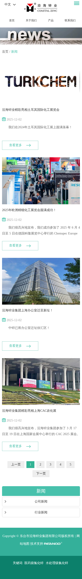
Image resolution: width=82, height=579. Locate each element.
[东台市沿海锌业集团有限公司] (41, 6)
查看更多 (16, 145)
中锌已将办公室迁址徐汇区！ (29, 328)
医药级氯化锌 (34, 563)
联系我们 (70, 20)
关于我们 (31, 20)
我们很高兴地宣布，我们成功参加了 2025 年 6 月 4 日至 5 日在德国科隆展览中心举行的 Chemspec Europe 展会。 (41, 231)
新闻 (41, 490)
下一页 (41, 473)
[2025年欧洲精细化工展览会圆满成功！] (41, 180)
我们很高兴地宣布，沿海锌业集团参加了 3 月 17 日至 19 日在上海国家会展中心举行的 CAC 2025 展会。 (41, 431)
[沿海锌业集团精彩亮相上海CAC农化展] (41, 381)
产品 (51, 20)
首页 (12, 20)
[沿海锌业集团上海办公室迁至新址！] (41, 281)
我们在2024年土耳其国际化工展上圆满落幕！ (40, 127)
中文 (8, 4)
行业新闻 (41, 512)
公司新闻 (41, 501)
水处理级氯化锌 (57, 563)
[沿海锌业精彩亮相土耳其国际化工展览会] (41, 82)
